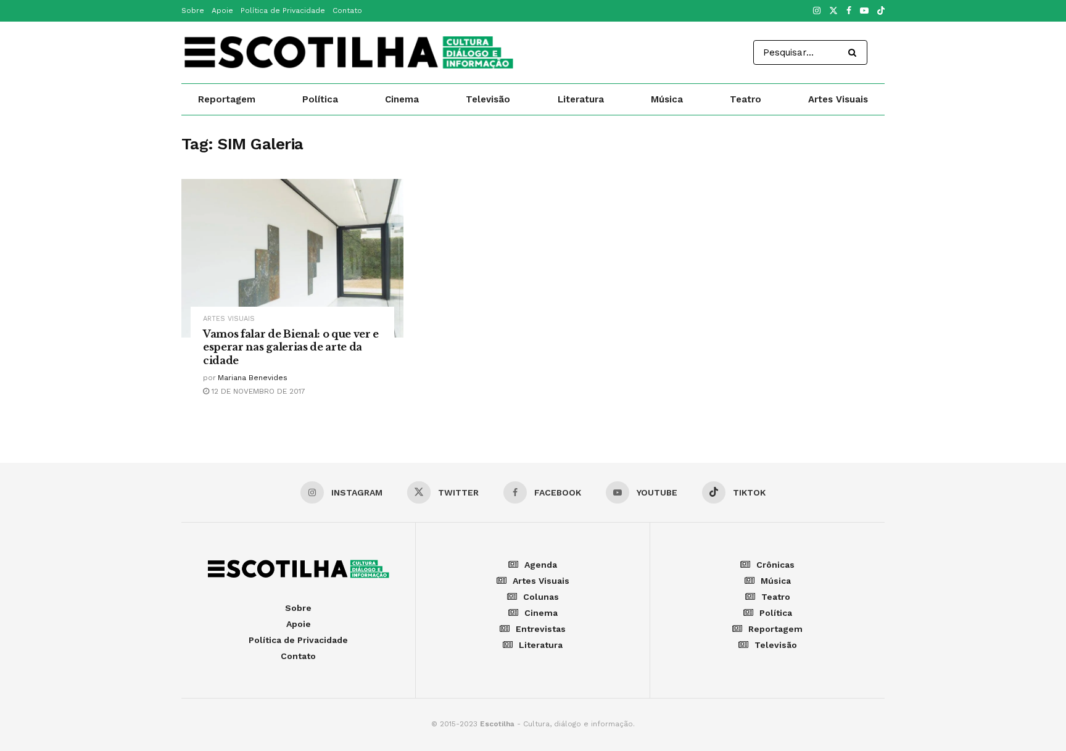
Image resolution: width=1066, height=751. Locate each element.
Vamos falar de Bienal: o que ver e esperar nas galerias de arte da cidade (291, 347)
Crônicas (775, 565)
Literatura (581, 99)
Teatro (745, 99)
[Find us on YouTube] (864, 11)
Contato (347, 10)
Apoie (222, 10)
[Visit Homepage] (348, 52)
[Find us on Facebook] (848, 11)
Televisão (488, 99)
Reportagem (226, 99)
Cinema (402, 99)
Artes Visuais (838, 99)
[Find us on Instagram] (816, 11)
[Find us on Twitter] (833, 11)
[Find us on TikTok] (881, 11)
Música (667, 99)
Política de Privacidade (283, 10)
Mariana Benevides (252, 377)
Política (320, 99)
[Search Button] (854, 52)
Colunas (541, 597)
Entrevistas (541, 629)
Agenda (540, 565)
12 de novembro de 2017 (257, 391)
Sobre (192, 10)
